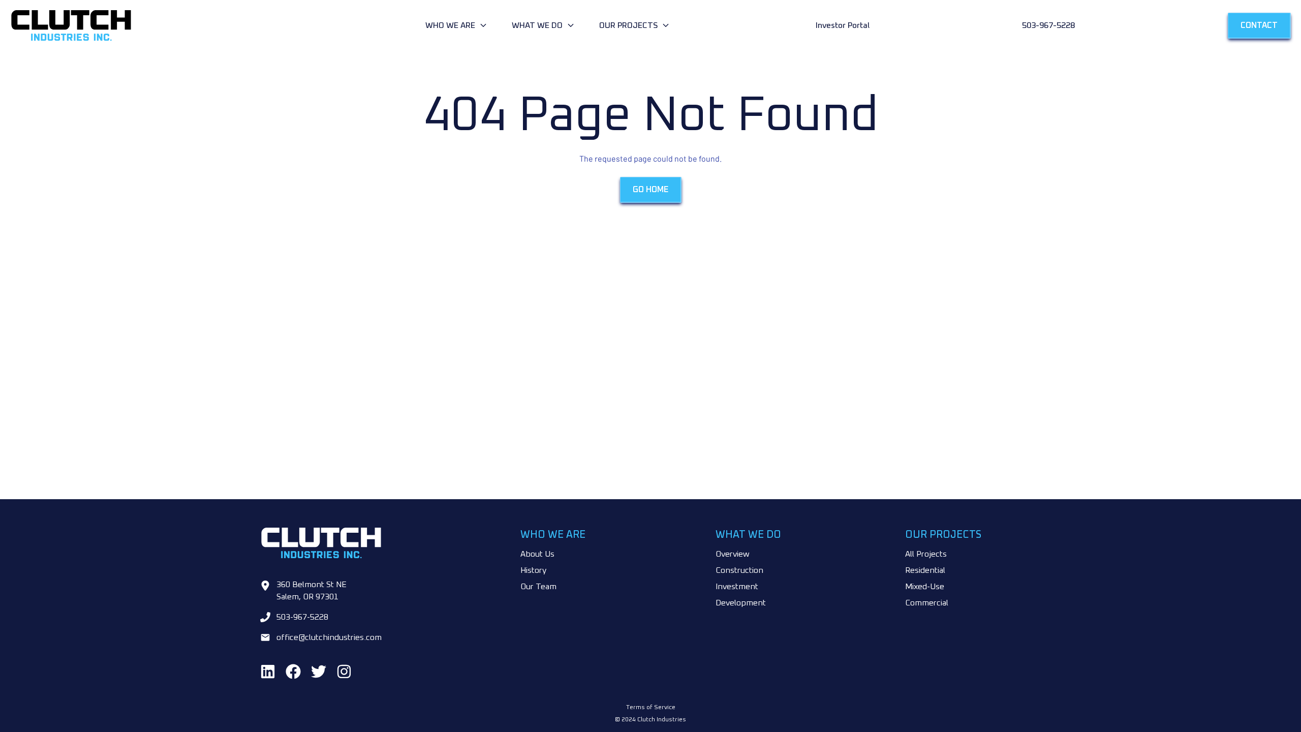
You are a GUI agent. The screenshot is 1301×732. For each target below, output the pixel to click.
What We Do (537, 25)
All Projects (926, 554)
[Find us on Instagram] (344, 671)
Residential (925, 570)
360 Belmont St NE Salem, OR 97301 (311, 591)
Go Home (650, 190)
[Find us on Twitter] (318, 671)
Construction (739, 570)
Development (741, 603)
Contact (1259, 25)
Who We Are (450, 25)
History (533, 570)
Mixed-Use (924, 587)
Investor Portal (843, 25)
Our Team (538, 587)
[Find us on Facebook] (293, 671)
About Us (537, 554)
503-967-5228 (1048, 25)
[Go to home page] (215, 25)
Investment (737, 587)
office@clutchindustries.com (329, 637)
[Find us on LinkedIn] (267, 671)
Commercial (926, 603)
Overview (733, 554)
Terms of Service (650, 708)
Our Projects (628, 25)
